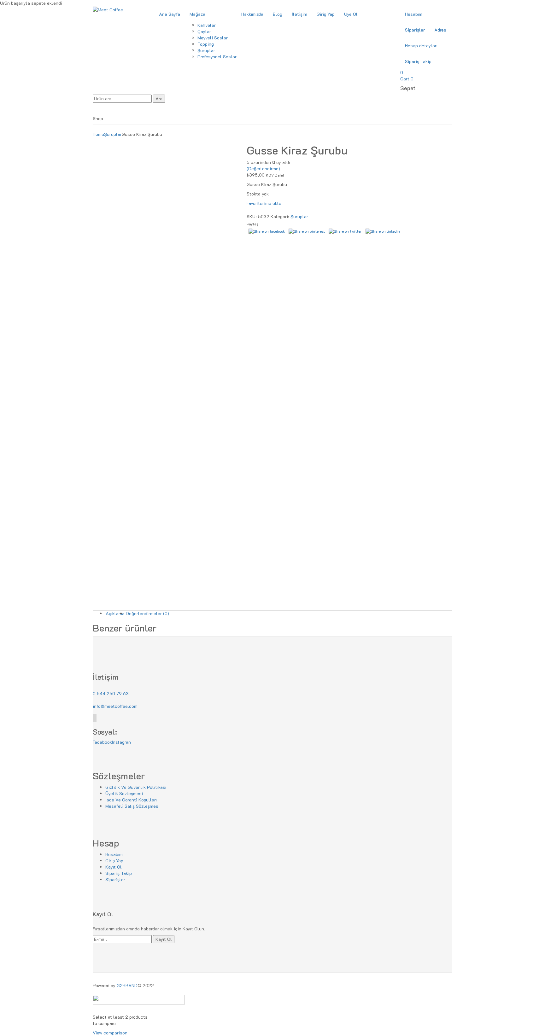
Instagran (121, 742)
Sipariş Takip (418, 61)
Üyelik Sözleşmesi (124, 793)
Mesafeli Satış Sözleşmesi (132, 806)
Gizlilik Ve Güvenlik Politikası (135, 787)
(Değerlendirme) (263, 169)
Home (98, 134)
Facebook (102, 742)
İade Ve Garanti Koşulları (131, 800)
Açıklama (115, 613)
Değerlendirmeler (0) (147, 613)
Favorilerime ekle (264, 203)
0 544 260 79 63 (111, 693)
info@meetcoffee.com (115, 706)
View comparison (110, 1033)
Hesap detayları (421, 46)
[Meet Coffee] (108, 9)
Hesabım (413, 14)
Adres (440, 30)
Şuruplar (113, 134)
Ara (158, 99)
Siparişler (415, 30)
